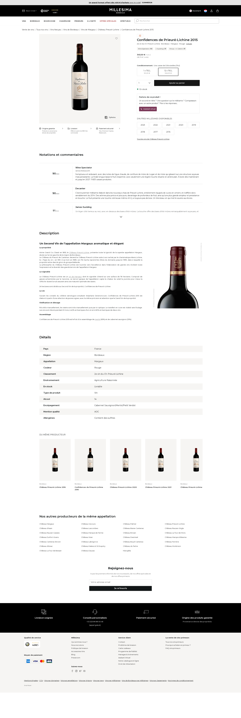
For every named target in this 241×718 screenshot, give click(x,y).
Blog (73, 655)
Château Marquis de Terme (92, 533)
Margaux (174, 44)
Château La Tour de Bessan (50, 551)
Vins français (55, 30)
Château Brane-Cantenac (133, 528)
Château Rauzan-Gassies (49, 533)
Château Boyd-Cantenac (133, 542)
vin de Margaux (75, 277)
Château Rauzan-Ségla (174, 528)
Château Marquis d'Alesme (176, 537)
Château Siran (87, 537)
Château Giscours (88, 524)
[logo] (121, 11)
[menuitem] (24, 21)
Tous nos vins (42, 30)
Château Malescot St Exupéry (93, 546)
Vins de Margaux (88, 30)
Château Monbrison (173, 546)
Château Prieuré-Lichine (108, 30)
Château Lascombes (89, 528)
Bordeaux (165, 44)
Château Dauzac (88, 551)
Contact (121, 642)
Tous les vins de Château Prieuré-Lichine (153, 139)
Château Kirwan (129, 533)
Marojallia (127, 551)
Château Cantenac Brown (50, 542)
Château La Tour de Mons (175, 533)
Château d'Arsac (46, 546)
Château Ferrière (172, 542)
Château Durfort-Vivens (49, 537)
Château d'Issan (45, 528)
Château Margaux (46, 524)
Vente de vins (28, 30)
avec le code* (115, 3)
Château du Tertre (130, 546)
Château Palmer (129, 524)
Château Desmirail (130, 537)
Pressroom (75, 658)
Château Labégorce (89, 542)
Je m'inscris (120, 588)
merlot (97, 319)
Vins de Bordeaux (71, 30)
